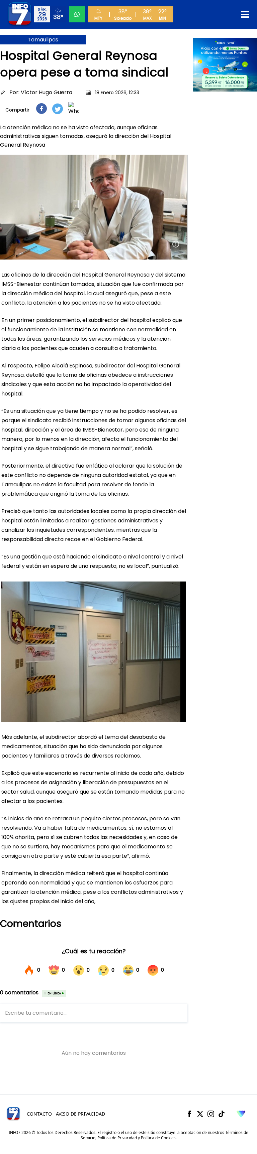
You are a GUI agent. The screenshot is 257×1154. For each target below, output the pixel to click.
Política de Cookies (158, 1138)
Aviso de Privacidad (80, 1114)
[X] (200, 1114)
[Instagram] (210, 1114)
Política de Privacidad (117, 1138)
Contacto (39, 1114)
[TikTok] (221, 1114)
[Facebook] (189, 1114)
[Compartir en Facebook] (41, 108)
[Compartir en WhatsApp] (73, 108)
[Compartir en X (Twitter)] (57, 108)
